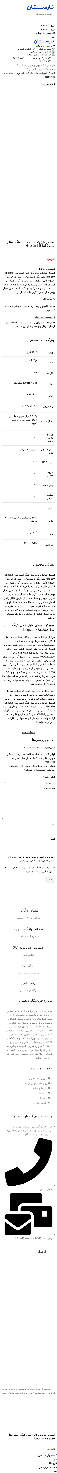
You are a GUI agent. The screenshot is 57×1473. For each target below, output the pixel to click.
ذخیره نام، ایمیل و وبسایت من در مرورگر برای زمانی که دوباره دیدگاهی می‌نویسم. (31, 858)
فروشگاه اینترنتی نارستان (42, 710)
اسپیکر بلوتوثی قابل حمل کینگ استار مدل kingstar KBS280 (29, 75)
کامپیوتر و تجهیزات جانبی (31, 65)
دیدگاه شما (48, 788)
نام (53, 824)
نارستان (50, 65)
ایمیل (52, 838)
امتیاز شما (49, 777)
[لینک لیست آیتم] (28, 1092)
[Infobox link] (28, 910)
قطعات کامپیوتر (46, 69)
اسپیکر (32, 69)
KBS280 (33, 652)
